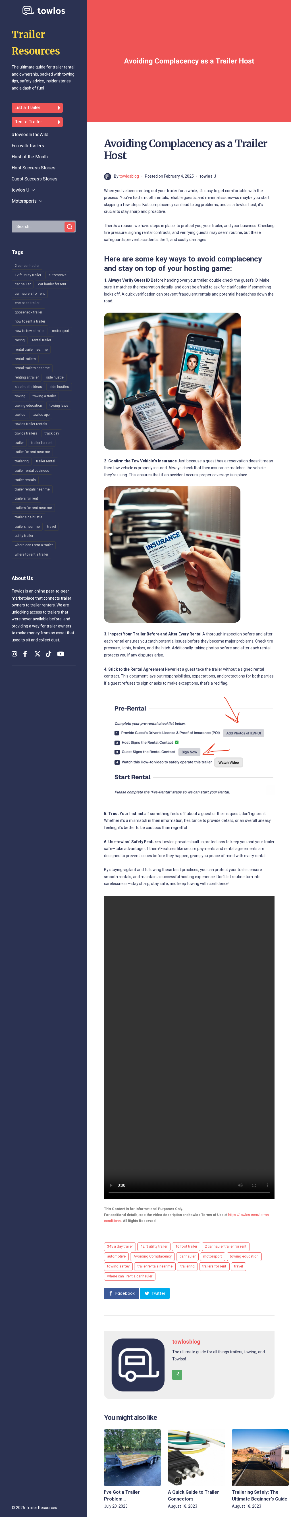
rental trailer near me (31, 350)
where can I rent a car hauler (129, 1276)
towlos (20, 415)
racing (20, 340)
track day (52, 433)
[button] (121, 1293)
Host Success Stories (33, 168)
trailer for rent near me (32, 452)
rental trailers (25, 359)
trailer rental (45, 461)
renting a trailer (27, 377)
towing (20, 396)
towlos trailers (26, 433)
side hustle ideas (28, 387)
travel (51, 527)
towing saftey (118, 1266)
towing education (28, 406)
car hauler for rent (52, 284)
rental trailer (41, 340)
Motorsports (24, 201)
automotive (57, 275)
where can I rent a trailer (34, 545)
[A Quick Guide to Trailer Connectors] (196, 1457)
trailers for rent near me (33, 508)
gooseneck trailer (28, 312)
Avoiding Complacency (153, 1256)
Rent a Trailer (28, 121)
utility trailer (24, 536)
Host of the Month (30, 156)
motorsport (60, 331)
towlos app (41, 415)
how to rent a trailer (30, 321)
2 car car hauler (27, 266)
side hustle (55, 377)
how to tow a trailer (30, 331)
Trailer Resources (41, 1507)
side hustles (59, 387)
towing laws (58, 406)
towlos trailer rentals (31, 424)
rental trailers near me (32, 368)
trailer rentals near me (32, 489)
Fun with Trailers (28, 145)
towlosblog (129, 176)
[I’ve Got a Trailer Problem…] (132, 1457)
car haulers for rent (30, 294)
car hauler (23, 284)
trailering (22, 461)
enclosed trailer (27, 303)
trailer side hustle (28, 517)
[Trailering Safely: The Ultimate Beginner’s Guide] (260, 1457)
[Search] (70, 227)
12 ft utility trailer (28, 275)
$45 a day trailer (120, 1246)
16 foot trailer (186, 1246)
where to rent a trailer (31, 554)
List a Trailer (27, 107)
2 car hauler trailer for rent (225, 1246)
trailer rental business (32, 471)
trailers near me (27, 527)
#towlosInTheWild (30, 134)
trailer (19, 443)
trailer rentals (25, 480)
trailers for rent (26, 498)
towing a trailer (44, 396)
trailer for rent (42, 443)
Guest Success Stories (34, 179)
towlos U (20, 190)
